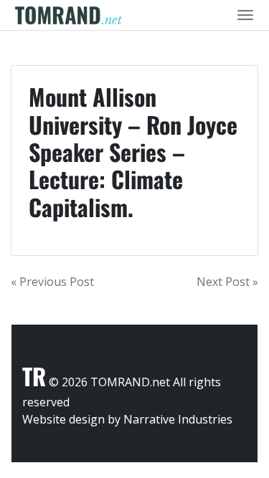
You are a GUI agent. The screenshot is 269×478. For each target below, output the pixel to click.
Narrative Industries (177, 419)
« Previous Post (52, 282)
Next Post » (227, 282)
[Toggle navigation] (245, 15)
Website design (63, 419)
